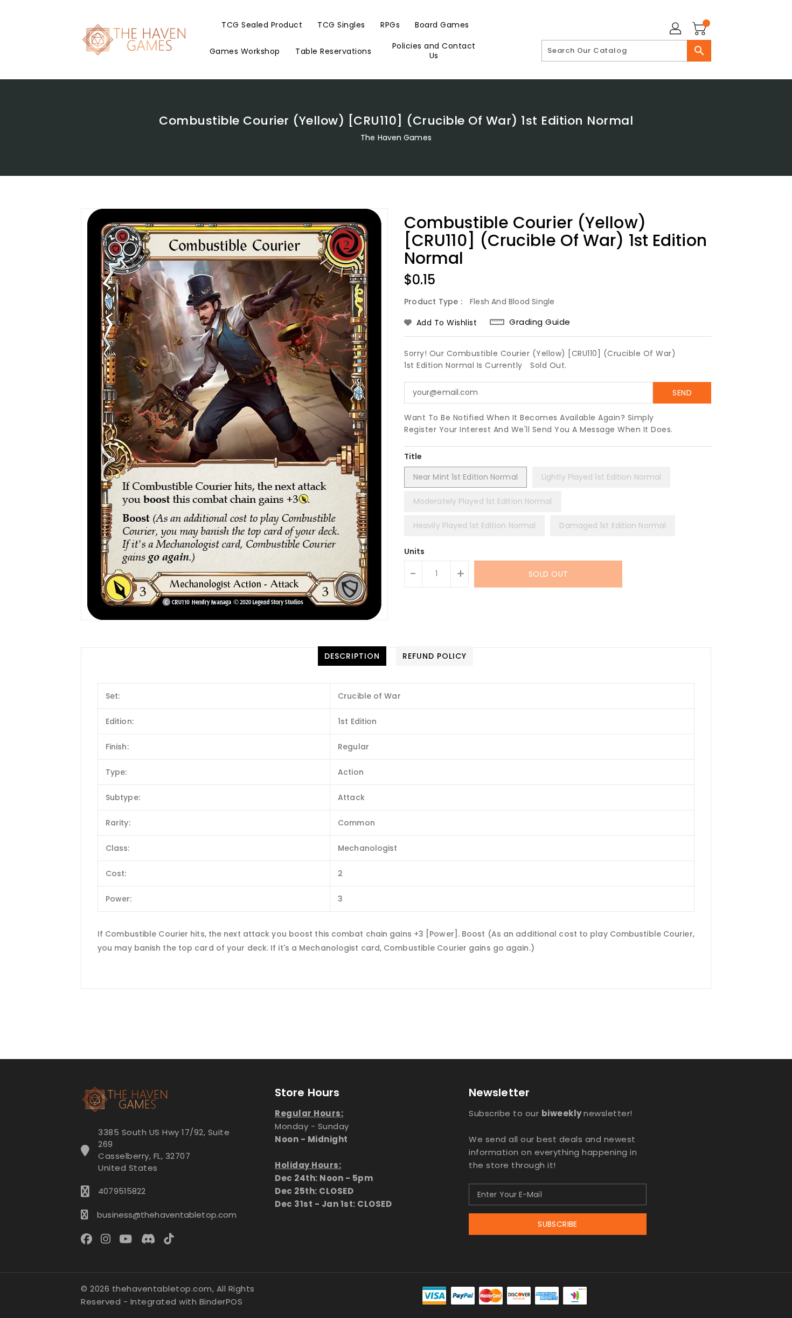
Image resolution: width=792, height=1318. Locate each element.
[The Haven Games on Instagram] (109, 1238)
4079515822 (121, 1191)
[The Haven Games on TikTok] (172, 1238)
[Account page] (676, 29)
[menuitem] (262, 24)
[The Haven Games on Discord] (151, 1238)
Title (413, 456)
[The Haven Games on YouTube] (128, 1238)
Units (414, 551)
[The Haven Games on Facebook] (90, 1238)
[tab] (352, 656)
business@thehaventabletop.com (164, 1214)
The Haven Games (396, 137)
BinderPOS (221, 1301)
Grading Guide (540, 322)
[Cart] (700, 29)
